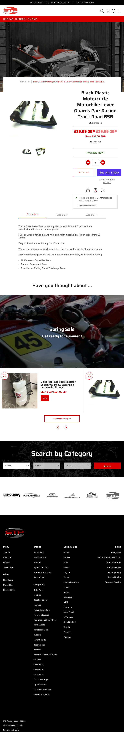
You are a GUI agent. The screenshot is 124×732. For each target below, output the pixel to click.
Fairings (37, 604)
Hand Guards (39, 624)
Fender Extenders (41, 609)
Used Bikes (8, 585)
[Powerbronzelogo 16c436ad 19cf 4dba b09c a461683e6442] (31, 495)
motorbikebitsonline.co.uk (109, 557)
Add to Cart (83, 172)
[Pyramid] (72, 495)
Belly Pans (38, 590)
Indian (66, 592)
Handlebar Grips (40, 629)
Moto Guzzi (69, 612)
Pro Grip (37, 562)
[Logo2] (92, 495)
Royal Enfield (70, 622)
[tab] (32, 215)
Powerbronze (39, 557)
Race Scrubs (39, 644)
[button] (108, 10)
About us (7, 557)
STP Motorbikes (113, 562)
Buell (66, 562)
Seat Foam (38, 669)
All (29, 81)
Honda (67, 587)
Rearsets (37, 649)
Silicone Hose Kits (41, 694)
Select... (8, 465)
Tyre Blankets (39, 684)
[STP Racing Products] (10, 10)
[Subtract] (88, 162)
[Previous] (58, 427)
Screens (37, 659)
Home (23, 81)
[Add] (102, 162)
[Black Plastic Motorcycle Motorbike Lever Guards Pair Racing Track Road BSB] (27, 152)
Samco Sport (39, 577)
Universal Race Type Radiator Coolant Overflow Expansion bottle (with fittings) (58, 384)
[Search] (102, 10)
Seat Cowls (38, 664)
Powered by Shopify (11, 730)
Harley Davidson (71, 582)
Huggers (37, 634)
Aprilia (66, 552)
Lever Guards (39, 639)
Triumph (67, 632)
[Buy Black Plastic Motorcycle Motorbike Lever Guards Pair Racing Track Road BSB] (104, 391)
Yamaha (67, 637)
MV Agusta (68, 617)
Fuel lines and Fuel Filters (44, 619)
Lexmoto (68, 607)
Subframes (38, 674)
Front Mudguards (41, 614)
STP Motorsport (113, 567)
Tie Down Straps (40, 679)
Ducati (66, 577)
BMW (66, 567)
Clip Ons (37, 594)
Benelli (67, 557)
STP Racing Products (11, 721)
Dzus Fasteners (40, 599)
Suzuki (67, 627)
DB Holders (38, 552)
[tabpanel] (62, 248)
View (45, 398)
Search (6, 552)
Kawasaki (68, 597)
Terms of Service (113, 582)
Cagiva (67, 572)
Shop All (62, 418)
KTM (66, 602)
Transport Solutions (42, 689)
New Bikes (8, 579)
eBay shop (116, 552)
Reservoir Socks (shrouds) (45, 654)
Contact (6, 562)
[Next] (66, 427)
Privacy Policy (114, 572)
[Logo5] (112, 495)
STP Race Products (42, 572)
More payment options (107, 181)
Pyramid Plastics (41, 567)
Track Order (8, 567)
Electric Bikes (9, 590)
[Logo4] (51, 495)
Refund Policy (114, 577)
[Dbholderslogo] (11, 495)
